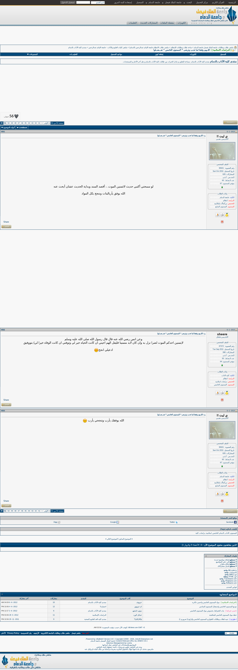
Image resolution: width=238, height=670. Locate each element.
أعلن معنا (85, 633)
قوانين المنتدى (231, 587)
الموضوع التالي (112, 539)
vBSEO (140, 641)
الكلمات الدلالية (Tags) (228, 529)
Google (113, 522)
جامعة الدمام (154, 2)
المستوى (233, 533)
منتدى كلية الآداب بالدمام (77, 47)
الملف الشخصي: (222, 164)
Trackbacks (229, 579)
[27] (85, 420)
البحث (189, 2)
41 (39, 123)
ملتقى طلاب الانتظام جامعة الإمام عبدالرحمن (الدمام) (149, 47)
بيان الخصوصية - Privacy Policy (19, 633)
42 (36, 123)
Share (6, 222)
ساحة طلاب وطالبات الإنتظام (181, 47)
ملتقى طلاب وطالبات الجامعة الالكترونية (55, 633)
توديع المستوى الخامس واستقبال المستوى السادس (218, 607)
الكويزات (182, 23)
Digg (55, 522)
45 (26, 123)
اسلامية (209, 533)
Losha (129, 643)
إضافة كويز (159, 54)
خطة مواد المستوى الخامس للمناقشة (223, 615)
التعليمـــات (73, 54)
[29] (96, 350)
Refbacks (230, 583)
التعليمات (133, 23)
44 (29, 123)
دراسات (202, 533)
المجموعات (33, 54)
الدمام (221, 533)
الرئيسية (232, 2)
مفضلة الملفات (167, 23)
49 (12, 123)
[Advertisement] (179, 37)
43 (32, 123)
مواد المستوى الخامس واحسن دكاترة (206, 602)
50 (9, 123)
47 (19, 123)
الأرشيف (36, 633)
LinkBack (23, 128)
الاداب (227, 533)
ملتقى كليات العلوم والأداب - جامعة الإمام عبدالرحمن (108, 47)
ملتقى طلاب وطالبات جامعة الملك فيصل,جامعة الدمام (213, 47)
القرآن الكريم (218, 2)
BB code (231, 570)
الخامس (215, 533)
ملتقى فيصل (76, 633)
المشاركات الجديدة (149, 23)
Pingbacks (229, 581)
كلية (197, 533)
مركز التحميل (202, 2)
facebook (230, 522)
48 (15, 123)
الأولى (47, 123)
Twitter (172, 522)
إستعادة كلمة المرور (123, 2)
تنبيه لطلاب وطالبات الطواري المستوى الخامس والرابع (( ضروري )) (203, 619)
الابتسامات (233, 572)
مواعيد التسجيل (116, 54)
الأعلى (3, 633)
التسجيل (140, 2)
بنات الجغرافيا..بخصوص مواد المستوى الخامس (207, 611)
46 (22, 123)
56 (9, 116)
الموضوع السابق (125, 539)
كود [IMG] (233, 574)
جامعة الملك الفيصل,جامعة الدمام (103, 641)
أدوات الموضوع (9, 127)
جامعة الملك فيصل (173, 2)
